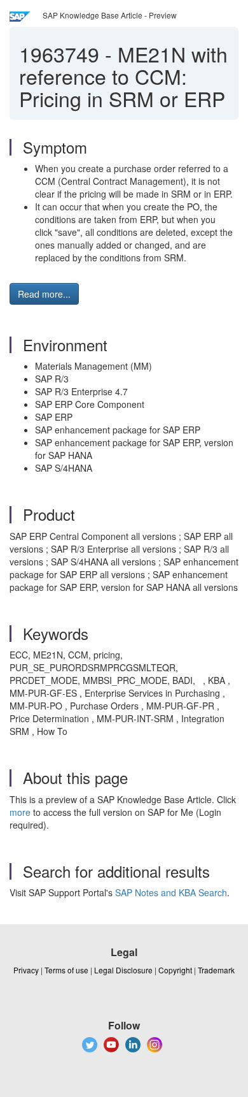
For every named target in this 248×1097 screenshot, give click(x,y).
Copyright (175, 969)
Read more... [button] (44, 293)
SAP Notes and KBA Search (171, 892)
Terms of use (66, 969)
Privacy (26, 969)
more (20, 812)
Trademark (216, 969)
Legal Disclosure (123, 969)
